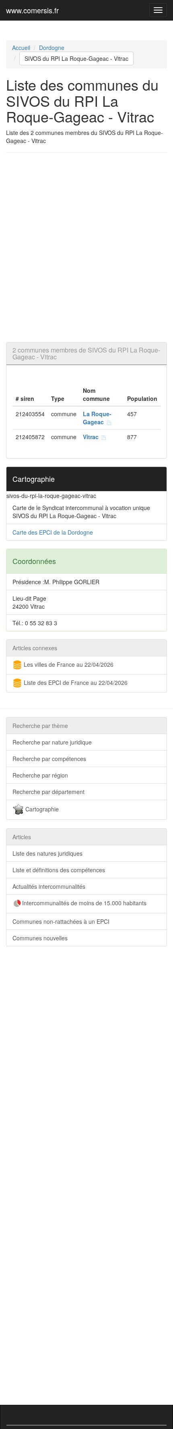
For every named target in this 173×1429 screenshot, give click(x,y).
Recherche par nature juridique (52, 742)
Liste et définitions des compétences (58, 870)
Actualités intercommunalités (48, 886)
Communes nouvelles (40, 938)
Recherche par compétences (49, 759)
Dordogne (51, 48)
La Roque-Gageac (97, 418)
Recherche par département (48, 792)
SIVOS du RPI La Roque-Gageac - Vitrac (76, 58)
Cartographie (41, 809)
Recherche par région (40, 775)
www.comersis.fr (32, 10)
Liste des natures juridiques (47, 853)
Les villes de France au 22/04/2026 (67, 664)
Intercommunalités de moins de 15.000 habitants (84, 903)
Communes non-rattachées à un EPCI (60, 921)
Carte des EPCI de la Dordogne (52, 532)
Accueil (21, 48)
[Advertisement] (86, 247)
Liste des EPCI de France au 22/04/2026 (75, 682)
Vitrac (92, 437)
